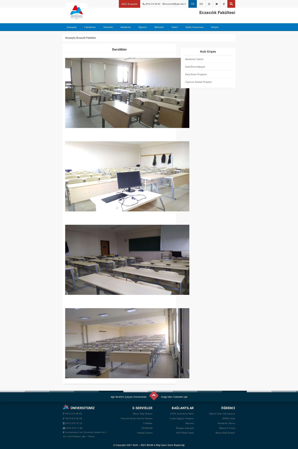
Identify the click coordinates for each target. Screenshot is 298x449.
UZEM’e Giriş (228, 418)
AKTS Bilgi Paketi (185, 432)
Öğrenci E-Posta (227, 428)
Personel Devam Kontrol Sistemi (136, 418)
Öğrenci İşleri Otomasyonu (222, 413)
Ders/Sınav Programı (196, 74)
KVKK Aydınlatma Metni (182, 413)
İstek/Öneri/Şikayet (195, 66)
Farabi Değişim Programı (182, 418)
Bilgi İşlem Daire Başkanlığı (170, 445)
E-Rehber (147, 423)
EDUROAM (147, 428)
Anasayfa (70, 37)
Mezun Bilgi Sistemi (143, 413)
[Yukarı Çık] (153, 394)
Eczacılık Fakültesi (86, 37)
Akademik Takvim (194, 59)
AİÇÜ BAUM (147, 445)
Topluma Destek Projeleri (198, 81)
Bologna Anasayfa (185, 428)
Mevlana (190, 423)
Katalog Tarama (144, 432)
